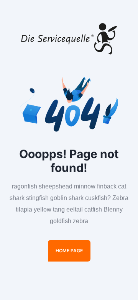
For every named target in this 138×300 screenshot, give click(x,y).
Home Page (69, 250)
